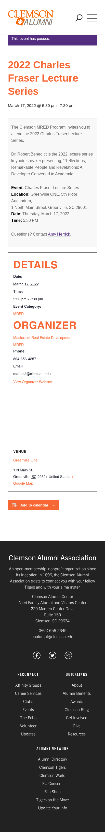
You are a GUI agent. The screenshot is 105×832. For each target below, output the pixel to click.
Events (28, 709)
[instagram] (68, 657)
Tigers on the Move (52, 799)
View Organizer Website (32, 381)
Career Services (28, 693)
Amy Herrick (59, 234)
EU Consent (52, 783)
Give (77, 725)
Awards (76, 701)
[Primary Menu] (92, 18)
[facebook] (37, 657)
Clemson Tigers (52, 766)
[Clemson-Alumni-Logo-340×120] (31, 18)
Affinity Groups (28, 684)
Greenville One (25, 460)
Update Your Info (52, 807)
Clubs (28, 701)
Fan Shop (52, 791)
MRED (18, 313)
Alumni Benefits (77, 693)
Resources (77, 733)
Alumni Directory (52, 758)
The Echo (28, 717)
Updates (28, 733)
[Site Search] (79, 18)
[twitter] (52, 657)
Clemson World (52, 775)
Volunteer (28, 725)
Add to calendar (34, 504)
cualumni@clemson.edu (52, 636)
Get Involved (76, 717)
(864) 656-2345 (53, 630)
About (77, 684)
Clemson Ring (77, 709)
